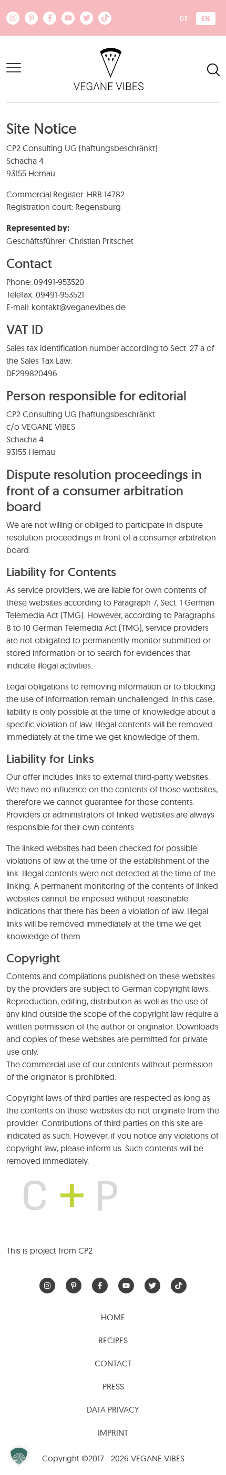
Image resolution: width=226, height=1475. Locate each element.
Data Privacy (113, 1409)
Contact (113, 1363)
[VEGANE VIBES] (108, 68)
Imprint (113, 1432)
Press (113, 1386)
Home (113, 1317)
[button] (19, 1456)
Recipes (113, 1340)
